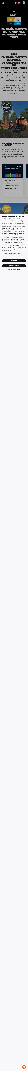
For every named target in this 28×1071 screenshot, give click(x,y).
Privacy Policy (8, 255)
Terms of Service (20, 255)
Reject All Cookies (14, 265)
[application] (24, 1067)
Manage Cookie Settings (14, 269)
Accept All (14, 260)
